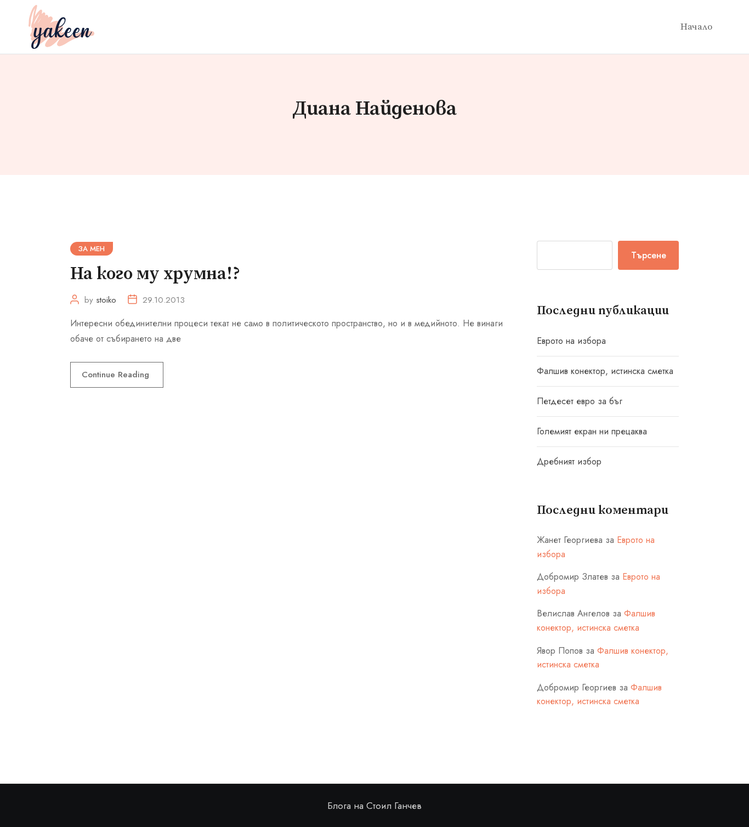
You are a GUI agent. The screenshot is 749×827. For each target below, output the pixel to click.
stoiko (106, 300)
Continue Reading (117, 375)
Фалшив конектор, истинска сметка (605, 371)
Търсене (648, 255)
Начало (696, 27)
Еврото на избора (571, 341)
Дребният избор (569, 461)
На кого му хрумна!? (155, 274)
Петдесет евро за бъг (579, 401)
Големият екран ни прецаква (592, 431)
